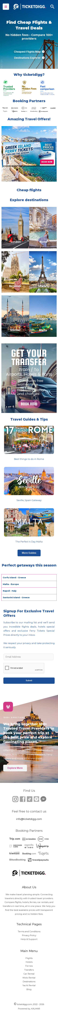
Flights (29, 958)
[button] (52, 6)
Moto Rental (29, 977)
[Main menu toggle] (6, 7)
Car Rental (29, 973)
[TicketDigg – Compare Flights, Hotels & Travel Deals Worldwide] (29, 6)
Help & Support (29, 939)
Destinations (29, 981)
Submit (29, 680)
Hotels (29, 962)
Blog (29, 989)
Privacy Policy (29, 935)
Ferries (29, 966)
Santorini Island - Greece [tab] (16, 597)
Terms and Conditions (29, 931)
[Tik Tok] (26, 798)
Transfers (29, 970)
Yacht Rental (29, 985)
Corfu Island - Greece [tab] (14, 577)
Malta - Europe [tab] (11, 584)
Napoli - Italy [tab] (9, 591)
